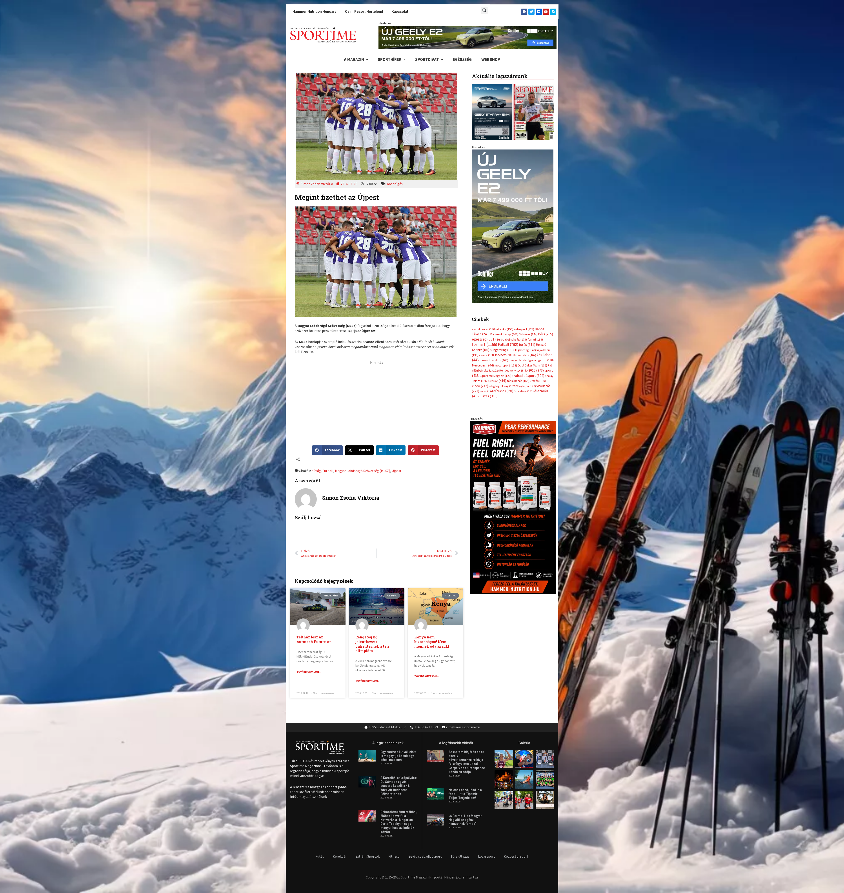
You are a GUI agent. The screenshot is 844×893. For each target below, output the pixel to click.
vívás (487, 387)
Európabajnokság (512, 335)
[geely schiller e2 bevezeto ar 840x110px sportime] (467, 37)
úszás (488, 391)
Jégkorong (525, 345)
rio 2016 (534, 366)
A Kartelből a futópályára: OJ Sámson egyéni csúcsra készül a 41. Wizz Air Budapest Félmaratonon (398, 786)
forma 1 (484, 340)
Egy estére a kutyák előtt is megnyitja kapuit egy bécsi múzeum (398, 756)
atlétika (504, 325)
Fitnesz (394, 856)
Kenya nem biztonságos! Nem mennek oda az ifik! (431, 642)
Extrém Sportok (367, 856)
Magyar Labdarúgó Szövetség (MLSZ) (362, 470)
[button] (484, 10)
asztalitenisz (484, 325)
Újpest (397, 470)
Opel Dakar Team (532, 361)
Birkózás (528, 330)
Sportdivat (427, 59)
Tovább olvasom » (308, 671)
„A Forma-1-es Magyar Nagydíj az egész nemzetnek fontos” (465, 820)
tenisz (497, 376)
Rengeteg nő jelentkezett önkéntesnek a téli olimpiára (372, 644)
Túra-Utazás (460, 856)
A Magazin (354, 59)
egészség (484, 334)
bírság (316, 470)
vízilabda (503, 387)
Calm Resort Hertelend (364, 11)
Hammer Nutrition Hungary (314, 11)
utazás (538, 376)
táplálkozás (518, 376)
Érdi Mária (524, 387)
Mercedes (483, 361)
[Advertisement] (376, 396)
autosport (524, 325)
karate (487, 351)
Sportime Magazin (495, 371)
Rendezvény (511, 366)
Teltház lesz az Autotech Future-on (314, 639)
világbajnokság (502, 381)
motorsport (506, 361)
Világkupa (526, 381)
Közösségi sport (516, 856)
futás (527, 340)
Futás (320, 856)
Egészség (462, 59)
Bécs (545, 330)
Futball (327, 470)
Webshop (490, 59)
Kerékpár (340, 856)
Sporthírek (389, 59)
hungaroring (502, 345)
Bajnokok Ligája (504, 330)
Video (480, 381)
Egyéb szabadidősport (425, 856)
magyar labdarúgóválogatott (531, 356)
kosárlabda (525, 351)
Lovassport (486, 856)
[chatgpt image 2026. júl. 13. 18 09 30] (513, 503)
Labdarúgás (394, 184)
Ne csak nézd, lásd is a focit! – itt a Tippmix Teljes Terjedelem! (465, 794)
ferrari (535, 335)
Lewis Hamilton (494, 356)
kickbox (504, 350)
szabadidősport (528, 371)
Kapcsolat (400, 11)
